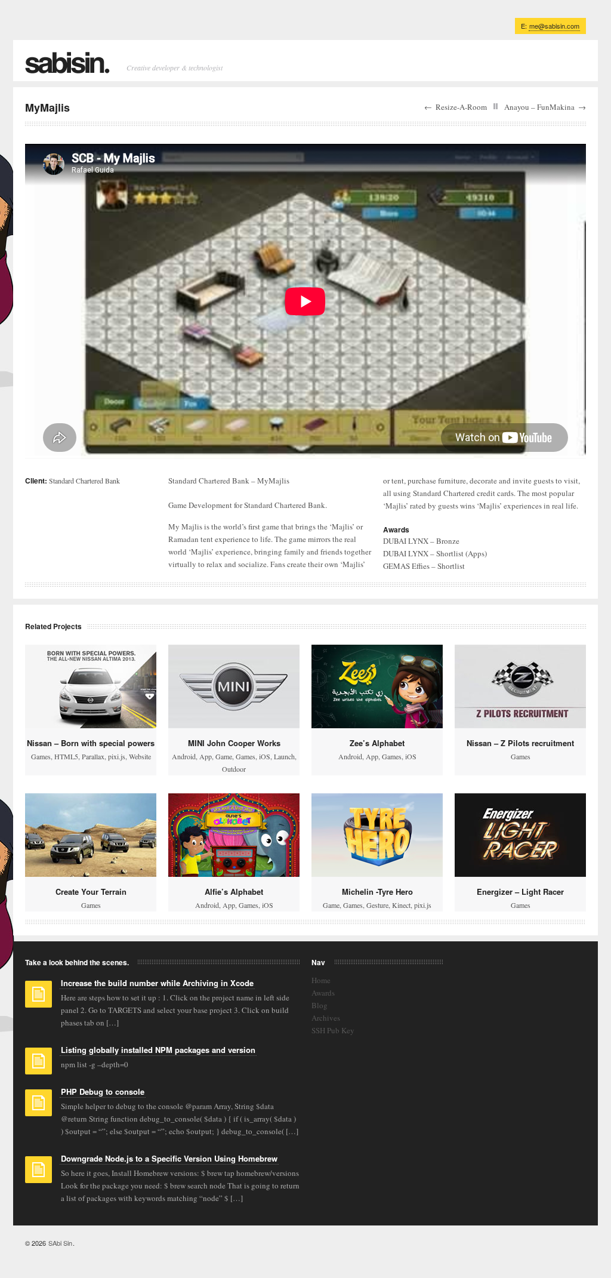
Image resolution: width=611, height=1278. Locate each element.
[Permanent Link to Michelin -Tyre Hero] (377, 835)
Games (41, 756)
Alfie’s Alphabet (234, 891)
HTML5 (66, 756)
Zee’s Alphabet (377, 743)
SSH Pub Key (332, 1030)
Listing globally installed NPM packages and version (158, 1049)
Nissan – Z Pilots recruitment (520, 743)
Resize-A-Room (461, 106)
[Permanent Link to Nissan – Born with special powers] (90, 686)
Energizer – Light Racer (520, 891)
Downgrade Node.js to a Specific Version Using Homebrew (169, 1158)
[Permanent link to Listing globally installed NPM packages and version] (38, 1065)
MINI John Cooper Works (234, 743)
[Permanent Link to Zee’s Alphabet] (377, 686)
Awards (323, 992)
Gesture (377, 905)
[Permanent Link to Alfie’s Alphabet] (234, 835)
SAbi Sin (60, 1243)
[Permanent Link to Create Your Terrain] (90, 835)
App (205, 756)
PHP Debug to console (102, 1091)
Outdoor (234, 769)
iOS (264, 756)
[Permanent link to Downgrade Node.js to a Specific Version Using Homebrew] (38, 1173)
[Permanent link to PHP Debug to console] (38, 1106)
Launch (284, 756)
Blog (319, 1005)
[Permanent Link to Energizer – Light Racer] (520, 835)
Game (223, 756)
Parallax (93, 756)
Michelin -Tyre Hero (377, 891)
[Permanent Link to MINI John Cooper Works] (234, 686)
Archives (325, 1017)
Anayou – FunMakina (539, 106)
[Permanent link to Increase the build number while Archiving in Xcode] (38, 998)
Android (184, 756)
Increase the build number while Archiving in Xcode (157, 982)
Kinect (401, 905)
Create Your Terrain (90, 891)
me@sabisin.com (554, 25)
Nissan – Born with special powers (91, 743)
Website (140, 756)
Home (321, 980)
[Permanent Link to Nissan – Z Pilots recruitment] (520, 686)
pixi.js (116, 756)
